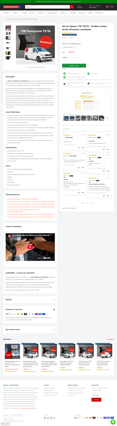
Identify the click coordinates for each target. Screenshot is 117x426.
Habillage (24, 13)
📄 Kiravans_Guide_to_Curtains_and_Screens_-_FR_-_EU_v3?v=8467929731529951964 (31, 207)
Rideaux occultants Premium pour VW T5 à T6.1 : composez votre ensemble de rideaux (12, 364)
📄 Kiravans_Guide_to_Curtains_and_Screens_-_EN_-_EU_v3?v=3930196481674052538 (31, 201)
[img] (67, 135)
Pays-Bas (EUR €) (17, 415)
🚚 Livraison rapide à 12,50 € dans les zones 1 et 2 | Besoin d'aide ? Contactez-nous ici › (58, 1)
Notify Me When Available (69, 208)
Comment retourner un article (75, 393)
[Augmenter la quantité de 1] (78, 57)
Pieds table (73, 13)
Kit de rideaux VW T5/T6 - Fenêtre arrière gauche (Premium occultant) (67, 363)
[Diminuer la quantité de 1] (70, 57)
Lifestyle (90, 13)
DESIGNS (5, 13)
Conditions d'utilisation (49, 395)
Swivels (32, 13)
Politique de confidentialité (51, 393)
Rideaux (40, 13)
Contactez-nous (72, 395)
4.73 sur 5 (91, 96)
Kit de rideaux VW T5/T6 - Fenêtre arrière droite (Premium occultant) (85, 363)
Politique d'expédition (49, 388)
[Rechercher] (72, 7)
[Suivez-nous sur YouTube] (54, 418)
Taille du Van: (71, 43)
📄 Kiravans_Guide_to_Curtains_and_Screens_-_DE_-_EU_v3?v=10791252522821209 (30, 204)
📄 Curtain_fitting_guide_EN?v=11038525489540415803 (22, 199)
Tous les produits (15, 19)
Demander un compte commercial (76, 388)
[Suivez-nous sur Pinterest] (51, 418)
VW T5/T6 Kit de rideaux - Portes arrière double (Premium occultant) (104, 363)
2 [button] (84, 203)
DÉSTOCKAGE (99, 13)
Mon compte (93, 7)
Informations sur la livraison (75, 390)
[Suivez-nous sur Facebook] (45, 418)
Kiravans (64, 38)
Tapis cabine (82, 13)
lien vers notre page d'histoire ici (29, 408)
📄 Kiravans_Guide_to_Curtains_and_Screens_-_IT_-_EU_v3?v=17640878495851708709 (31, 214)
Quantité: (64, 57)
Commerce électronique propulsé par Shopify (13, 421)
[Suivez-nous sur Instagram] (48, 418)
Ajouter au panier (74, 65)
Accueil (8, 19)
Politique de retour (48, 390)
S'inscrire (96, 399)
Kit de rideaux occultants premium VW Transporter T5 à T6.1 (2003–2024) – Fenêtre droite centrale (49, 364)
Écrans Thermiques (52, 13)
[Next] (113, 358)
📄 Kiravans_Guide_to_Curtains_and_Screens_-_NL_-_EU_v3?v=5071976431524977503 (31, 217)
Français (6, 415)
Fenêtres (15, 13)
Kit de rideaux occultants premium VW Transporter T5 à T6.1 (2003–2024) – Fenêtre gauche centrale (30, 364)
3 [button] (87, 203)
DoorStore (62, 13)
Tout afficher (110, 339)
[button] (66, 33)
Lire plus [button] (66, 187)
